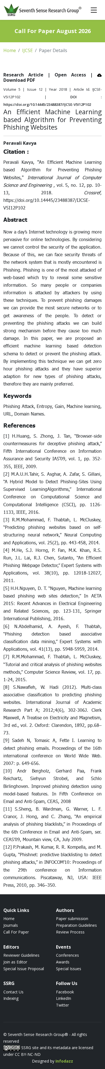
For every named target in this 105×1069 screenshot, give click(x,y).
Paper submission (72, 918)
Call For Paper (16, 932)
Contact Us (13, 992)
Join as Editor (15, 962)
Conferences (67, 955)
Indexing (10, 998)
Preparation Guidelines (76, 925)
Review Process (70, 932)
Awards (62, 962)
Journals (10, 925)
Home (9, 50)
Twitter (62, 1005)
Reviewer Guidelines (21, 955)
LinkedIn (63, 998)
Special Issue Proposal (23, 968)
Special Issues (68, 968)
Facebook (65, 992)
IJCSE (27, 50)
